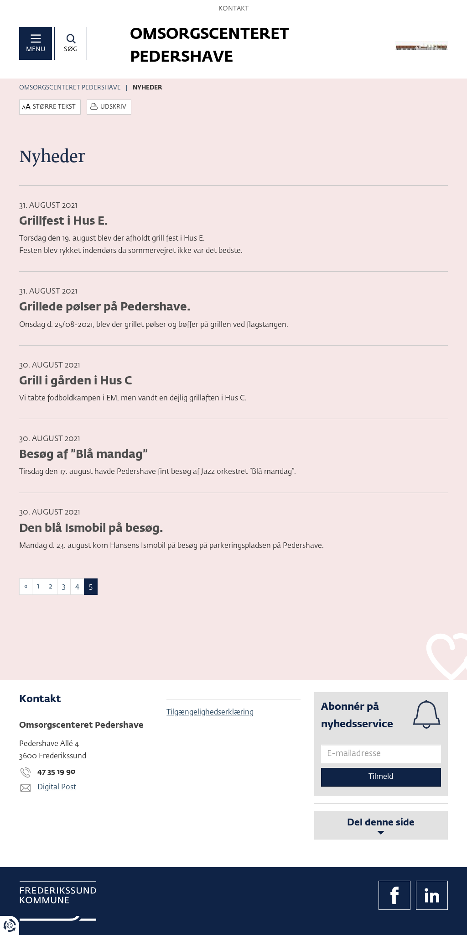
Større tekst (54, 107)
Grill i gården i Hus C (75, 381)
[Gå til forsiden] (421, 45)
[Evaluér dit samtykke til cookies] (9, 925)
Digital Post (56, 787)
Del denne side (381, 822)
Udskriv (113, 107)
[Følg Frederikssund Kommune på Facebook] (394, 895)
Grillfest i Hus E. (63, 221)
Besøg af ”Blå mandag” (83, 454)
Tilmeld (380, 777)
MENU (36, 49)
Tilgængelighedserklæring (210, 712)
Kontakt (233, 8)
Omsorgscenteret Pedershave (70, 88)
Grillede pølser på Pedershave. (105, 307)
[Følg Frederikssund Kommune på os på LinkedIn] (432, 895)
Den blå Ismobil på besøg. (91, 528)
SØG (71, 49)
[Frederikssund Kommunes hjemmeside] (58, 901)
